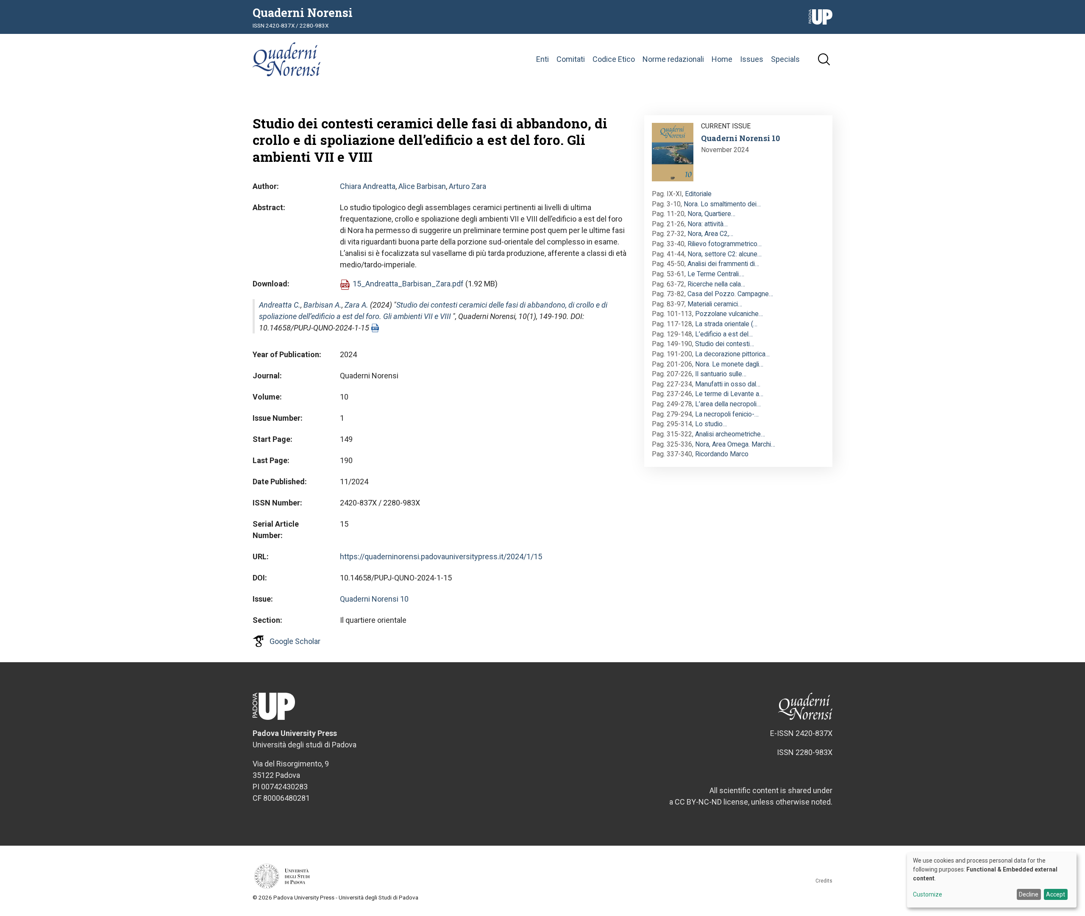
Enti (542, 59)
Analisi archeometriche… (730, 434)
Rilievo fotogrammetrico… (724, 244)
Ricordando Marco (721, 454)
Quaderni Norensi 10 (374, 598)
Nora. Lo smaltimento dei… (722, 204)
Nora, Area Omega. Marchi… (735, 444)
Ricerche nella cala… (716, 284)
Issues (751, 59)
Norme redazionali (673, 59)
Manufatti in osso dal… (727, 384)
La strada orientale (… (726, 324)
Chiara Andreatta (367, 186)
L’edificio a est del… (724, 334)
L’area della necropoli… (728, 404)
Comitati (570, 59)
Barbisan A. (322, 304)
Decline (1028, 894)
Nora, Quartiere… (711, 214)
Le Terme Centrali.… (715, 274)
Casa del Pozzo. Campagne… (730, 294)
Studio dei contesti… (724, 344)
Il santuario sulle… (720, 374)
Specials (785, 59)
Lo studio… (711, 424)
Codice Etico (614, 59)
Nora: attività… (707, 224)
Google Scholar (295, 641)
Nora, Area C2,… (710, 234)
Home (722, 59)
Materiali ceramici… (714, 304)
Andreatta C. (279, 304)
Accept (1055, 894)
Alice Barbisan (422, 186)
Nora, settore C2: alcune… (724, 254)
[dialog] (992, 880)
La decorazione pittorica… (732, 354)
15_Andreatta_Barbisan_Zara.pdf (408, 283)
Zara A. (356, 304)
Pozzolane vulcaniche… (729, 314)
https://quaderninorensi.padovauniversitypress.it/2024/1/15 (441, 556)
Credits (823, 881)
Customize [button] (927, 894)
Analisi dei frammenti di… (723, 264)
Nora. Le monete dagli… (729, 364)
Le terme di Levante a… (729, 394)
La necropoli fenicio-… (727, 414)
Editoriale (698, 194)
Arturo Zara (467, 186)
